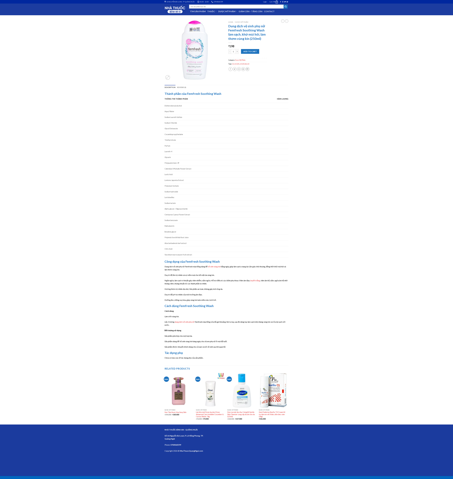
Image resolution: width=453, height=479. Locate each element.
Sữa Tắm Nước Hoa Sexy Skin (175, 412)
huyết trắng (255, 280)
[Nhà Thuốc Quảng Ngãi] (175, 9)
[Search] (286, 7)
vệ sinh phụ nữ (244, 64)
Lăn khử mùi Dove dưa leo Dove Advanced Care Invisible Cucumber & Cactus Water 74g (210, 414)
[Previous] (164, 398)
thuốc (211, 11)
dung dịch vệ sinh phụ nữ (184, 322)
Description (170, 87)
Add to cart (250, 51)
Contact (269, 11)
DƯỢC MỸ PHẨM (226, 11)
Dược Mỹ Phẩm (241, 22)
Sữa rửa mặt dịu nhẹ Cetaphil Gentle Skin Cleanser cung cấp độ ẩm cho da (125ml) (241, 414)
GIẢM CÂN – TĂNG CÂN (250, 11)
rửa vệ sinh (235, 64)
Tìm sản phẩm (198, 11)
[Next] (287, 398)
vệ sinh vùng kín (214, 266)
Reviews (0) (181, 87)
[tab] (170, 87)
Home (230, 22)
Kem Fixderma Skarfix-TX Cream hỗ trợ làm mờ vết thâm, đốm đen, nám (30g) (272, 414)
